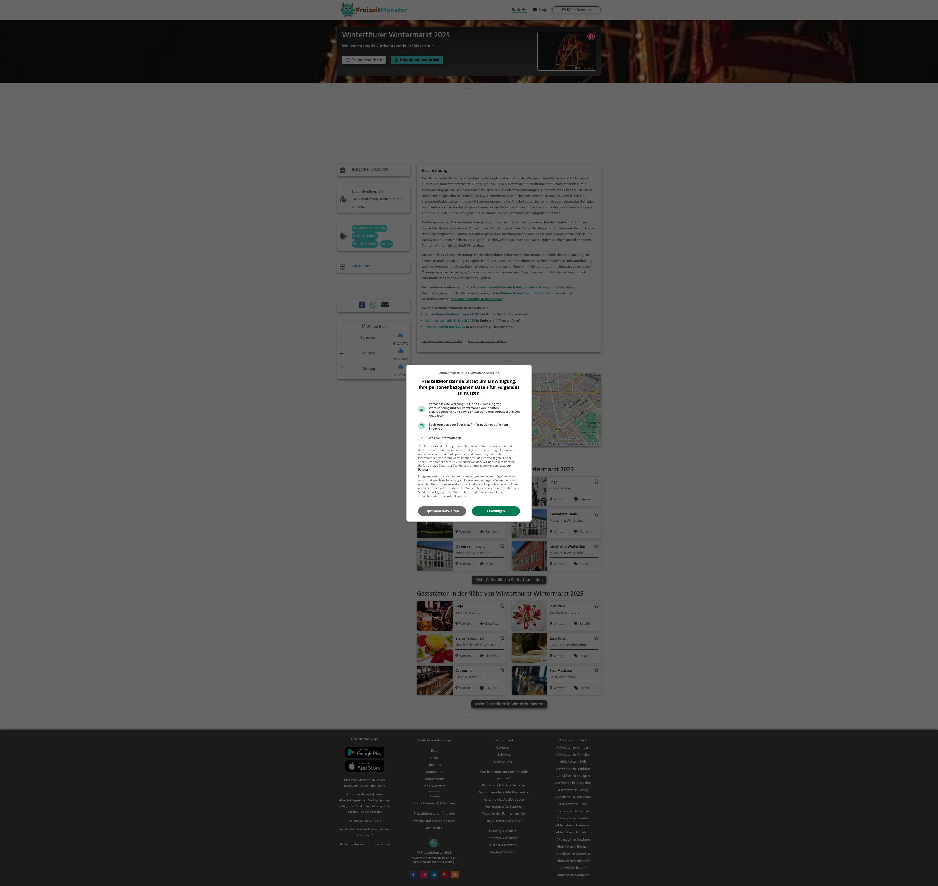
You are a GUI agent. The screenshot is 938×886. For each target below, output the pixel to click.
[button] (469, 437)
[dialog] (469, 443)
